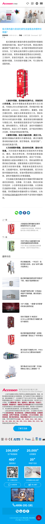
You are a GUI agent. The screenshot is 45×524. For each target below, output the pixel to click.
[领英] (20, 213)
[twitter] (28, 213)
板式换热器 (13, 195)
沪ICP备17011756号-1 (22, 520)
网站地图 (32, 518)
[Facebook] (24, 213)
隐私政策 (25, 518)
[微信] (17, 213)
